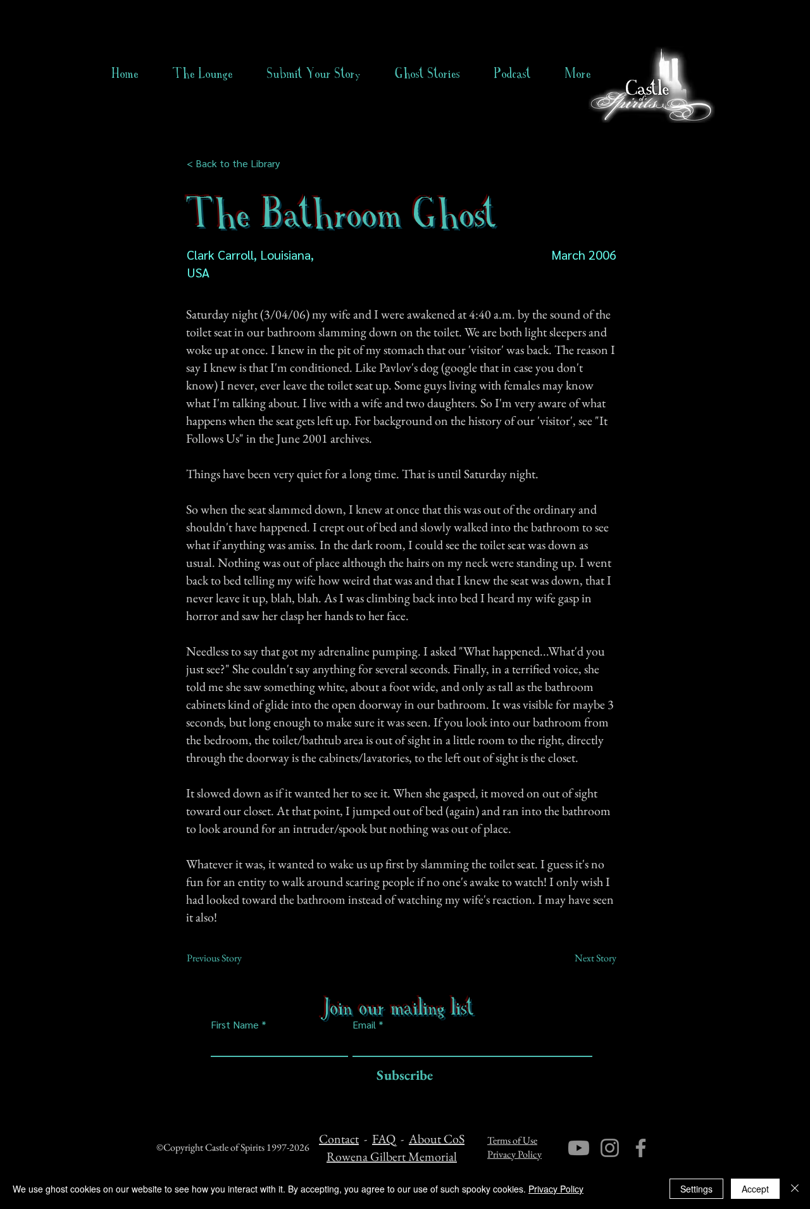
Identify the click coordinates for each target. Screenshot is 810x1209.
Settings (696, 1188)
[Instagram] (609, 1148)
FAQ (384, 1138)
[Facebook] (640, 1148)
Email (364, 1025)
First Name (235, 1025)
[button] (427, 73)
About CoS (436, 1138)
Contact (339, 1138)
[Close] (794, 1189)
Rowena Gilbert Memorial (392, 1156)
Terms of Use (512, 1140)
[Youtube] (578, 1148)
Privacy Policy (514, 1154)
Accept (755, 1188)
